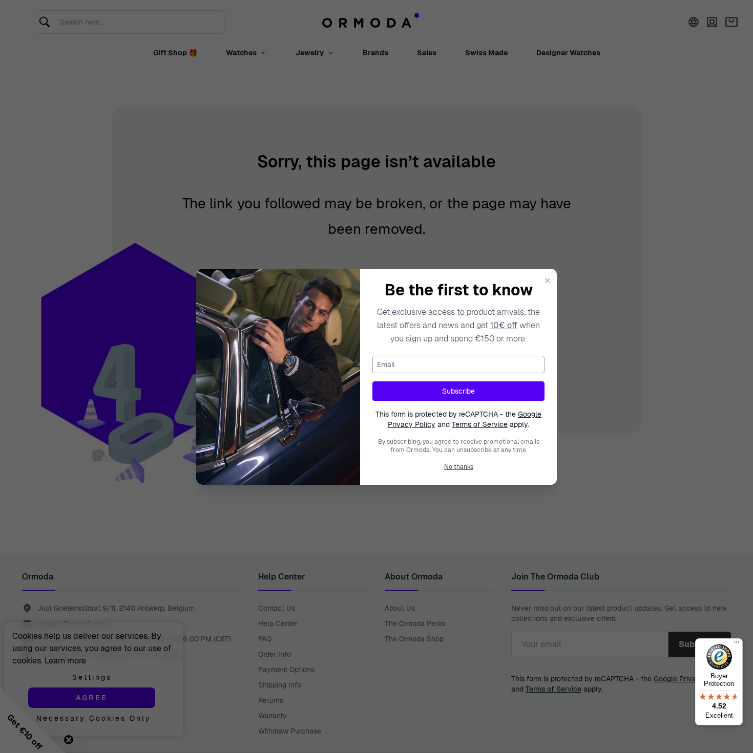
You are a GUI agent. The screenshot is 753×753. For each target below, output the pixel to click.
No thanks (458, 467)
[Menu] (736, 644)
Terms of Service (480, 424)
